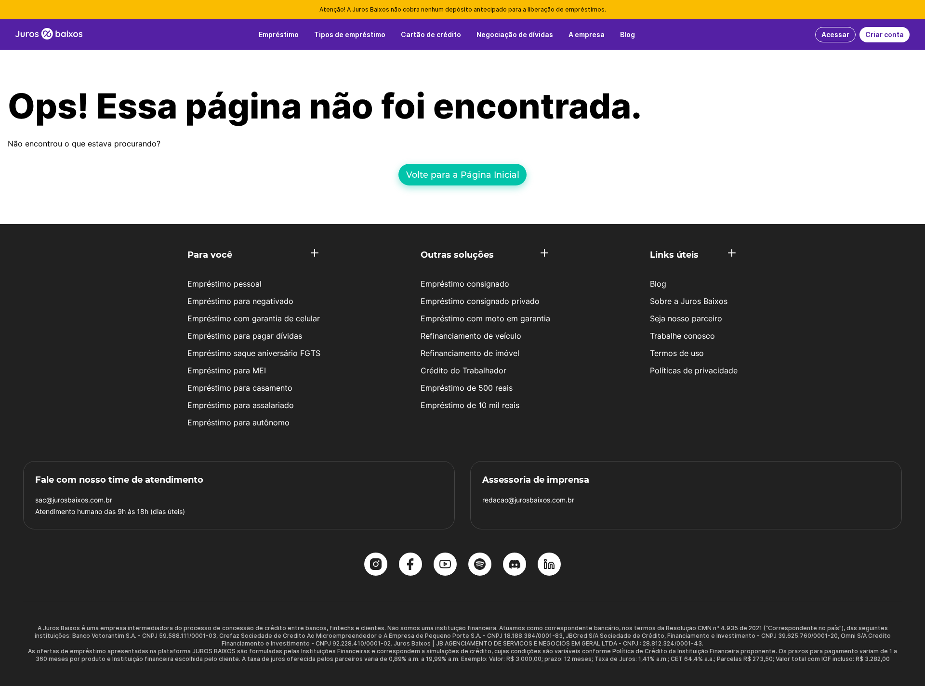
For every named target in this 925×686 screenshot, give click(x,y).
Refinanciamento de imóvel (470, 353)
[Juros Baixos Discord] (514, 565)
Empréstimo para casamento (239, 388)
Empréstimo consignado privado (480, 301)
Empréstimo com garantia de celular (253, 318)
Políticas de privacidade (694, 370)
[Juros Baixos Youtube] (445, 565)
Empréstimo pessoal (224, 284)
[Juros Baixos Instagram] (375, 565)
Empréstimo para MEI (226, 370)
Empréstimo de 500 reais (467, 388)
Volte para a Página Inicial (462, 175)
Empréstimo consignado (465, 284)
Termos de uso (677, 353)
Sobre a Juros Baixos (688, 301)
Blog (658, 284)
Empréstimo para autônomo (238, 422)
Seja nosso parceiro (686, 318)
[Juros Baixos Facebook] (410, 565)
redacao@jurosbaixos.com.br (528, 500)
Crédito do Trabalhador (463, 370)
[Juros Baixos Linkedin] (549, 565)
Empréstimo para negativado (240, 301)
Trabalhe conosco (682, 336)
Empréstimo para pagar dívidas (244, 336)
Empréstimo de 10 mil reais (470, 405)
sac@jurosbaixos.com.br (73, 500)
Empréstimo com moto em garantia (485, 318)
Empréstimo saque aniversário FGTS (253, 353)
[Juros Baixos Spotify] (479, 565)
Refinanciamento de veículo (471, 336)
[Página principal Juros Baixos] (48, 34)
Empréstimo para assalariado (240, 405)
